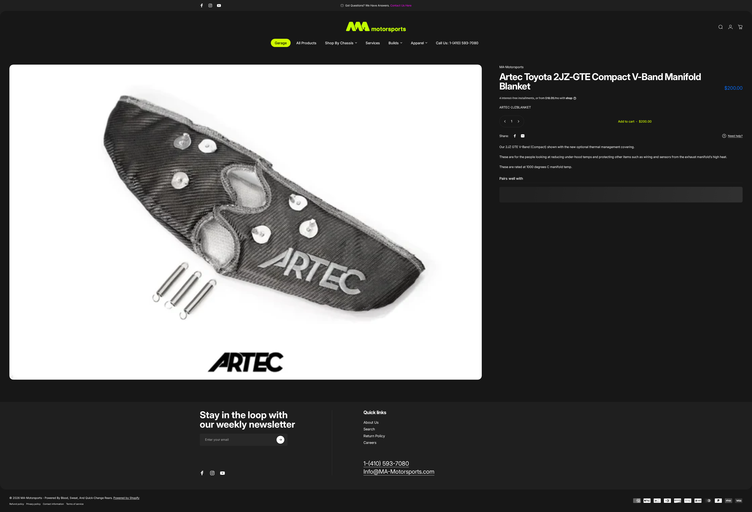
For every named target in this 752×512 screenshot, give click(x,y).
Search (369, 429)
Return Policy (374, 436)
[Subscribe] (280, 440)
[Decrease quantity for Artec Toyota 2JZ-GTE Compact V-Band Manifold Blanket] (504, 121)
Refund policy (16, 504)
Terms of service (75, 504)
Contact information (53, 504)
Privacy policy (33, 504)
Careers (369, 443)
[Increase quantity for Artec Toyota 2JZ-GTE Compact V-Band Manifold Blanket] (519, 121)
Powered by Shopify (126, 497)
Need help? (735, 135)
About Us (371, 422)
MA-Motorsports (511, 67)
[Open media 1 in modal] (245, 222)
